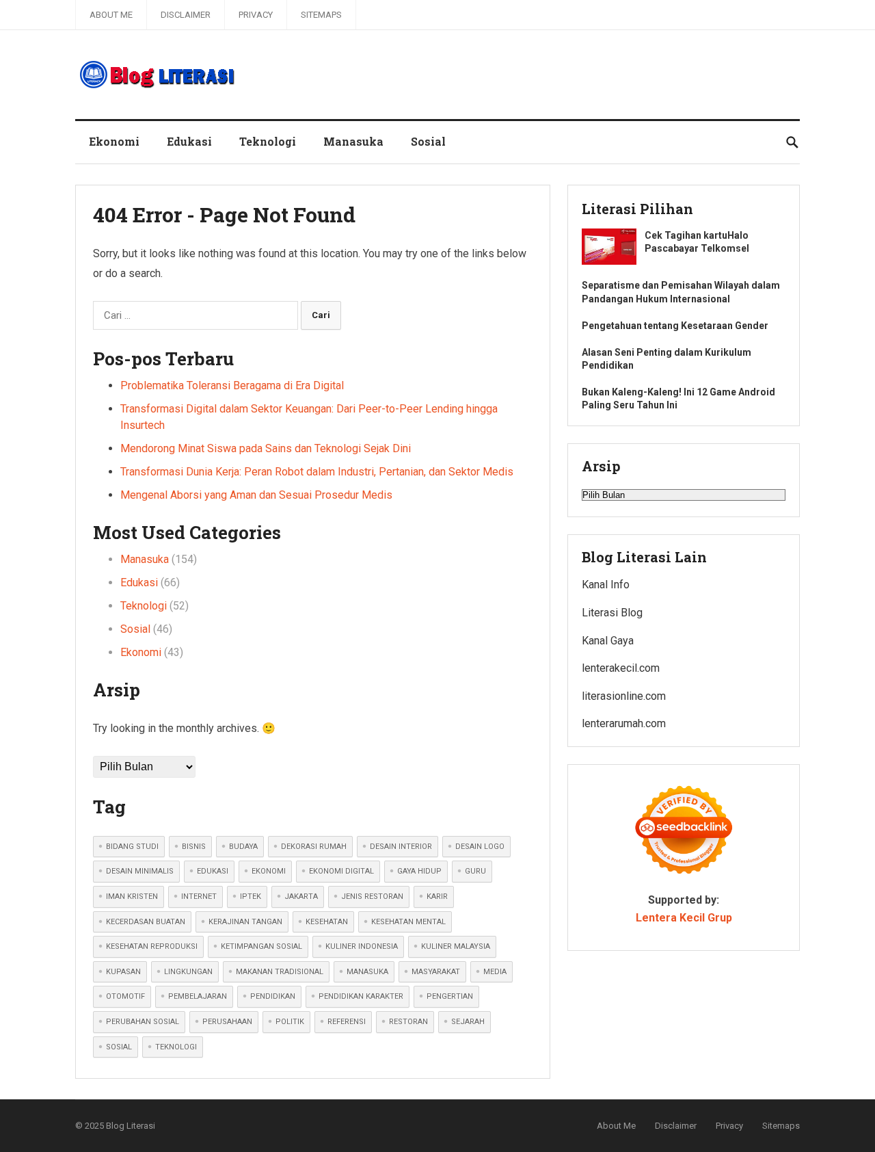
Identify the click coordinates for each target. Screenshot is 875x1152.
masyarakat (436, 971)
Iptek (250, 896)
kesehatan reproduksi (152, 946)
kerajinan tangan (245, 921)
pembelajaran (197, 996)
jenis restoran (372, 896)
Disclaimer (186, 15)
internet (199, 896)
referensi (346, 1021)
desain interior (401, 846)
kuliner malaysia (455, 946)
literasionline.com (624, 696)
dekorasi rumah (314, 846)
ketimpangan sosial (261, 946)
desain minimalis (140, 871)
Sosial (428, 141)
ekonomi (269, 871)
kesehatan (327, 921)
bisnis (194, 846)
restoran (408, 1021)
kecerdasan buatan (145, 921)
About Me (111, 15)
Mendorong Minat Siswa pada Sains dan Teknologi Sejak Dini (265, 448)
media (495, 971)
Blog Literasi (130, 1126)
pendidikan (272, 996)
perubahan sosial (142, 1021)
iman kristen (132, 896)
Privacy (256, 15)
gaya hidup (419, 871)
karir (437, 896)
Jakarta (301, 896)
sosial (119, 1047)
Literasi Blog (612, 612)
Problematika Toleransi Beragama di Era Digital (232, 385)
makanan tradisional (279, 971)
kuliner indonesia (361, 946)
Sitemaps (321, 15)
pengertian (450, 996)
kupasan (123, 971)
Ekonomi (114, 141)
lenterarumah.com (624, 723)
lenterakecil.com (621, 668)
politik (289, 1021)
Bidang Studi (132, 846)
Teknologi (267, 141)
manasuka (367, 971)
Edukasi (189, 141)
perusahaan (227, 1021)
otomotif (125, 996)
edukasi (212, 871)
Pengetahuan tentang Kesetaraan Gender (675, 325)
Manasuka (353, 141)
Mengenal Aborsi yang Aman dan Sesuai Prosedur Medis (256, 494)
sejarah (468, 1021)
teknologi (176, 1047)
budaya (243, 846)
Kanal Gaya (608, 640)
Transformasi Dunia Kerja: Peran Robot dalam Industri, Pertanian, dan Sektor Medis (316, 471)
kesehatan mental (408, 921)
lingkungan (188, 971)
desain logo (479, 846)
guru (475, 871)
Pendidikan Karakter (361, 996)
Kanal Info (606, 584)
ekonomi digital (341, 871)
